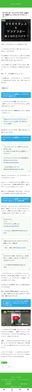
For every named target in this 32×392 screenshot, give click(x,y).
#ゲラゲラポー (22, 119)
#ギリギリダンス (13, 119)
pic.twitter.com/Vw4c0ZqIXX (11, 226)
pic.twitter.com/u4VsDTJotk (11, 162)
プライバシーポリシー (23, 379)
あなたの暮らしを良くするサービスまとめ (8, 380)
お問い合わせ (23, 384)
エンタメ (5, 362)
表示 (6, 88)
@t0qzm (6, 119)
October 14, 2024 (19, 169)
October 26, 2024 (20, 247)
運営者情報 (8, 384)
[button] (28, 265)
